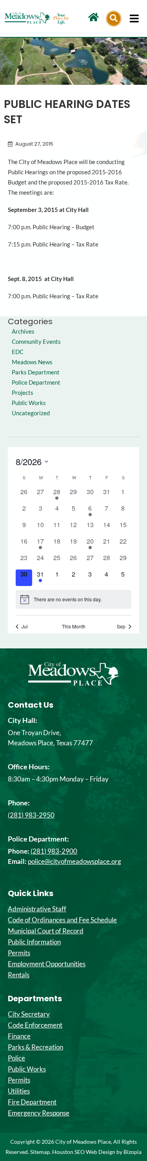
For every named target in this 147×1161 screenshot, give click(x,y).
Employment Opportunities (46, 964)
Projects (22, 392)
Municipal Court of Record (45, 931)
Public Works (29, 403)
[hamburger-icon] (134, 18)
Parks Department (36, 372)
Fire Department (32, 1102)
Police (16, 1058)
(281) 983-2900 (54, 851)
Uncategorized (31, 413)
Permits (19, 953)
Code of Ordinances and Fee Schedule (62, 920)
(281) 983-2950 (31, 815)
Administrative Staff (37, 909)
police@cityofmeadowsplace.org (74, 861)
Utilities (19, 1091)
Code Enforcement (35, 1025)
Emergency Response (38, 1113)
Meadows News (32, 362)
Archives (23, 331)
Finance (19, 1036)
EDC (18, 352)
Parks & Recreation (35, 1047)
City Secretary (29, 1014)
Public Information (34, 942)
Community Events (36, 341)
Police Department (36, 382)
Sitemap (40, 1151)
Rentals (18, 975)
